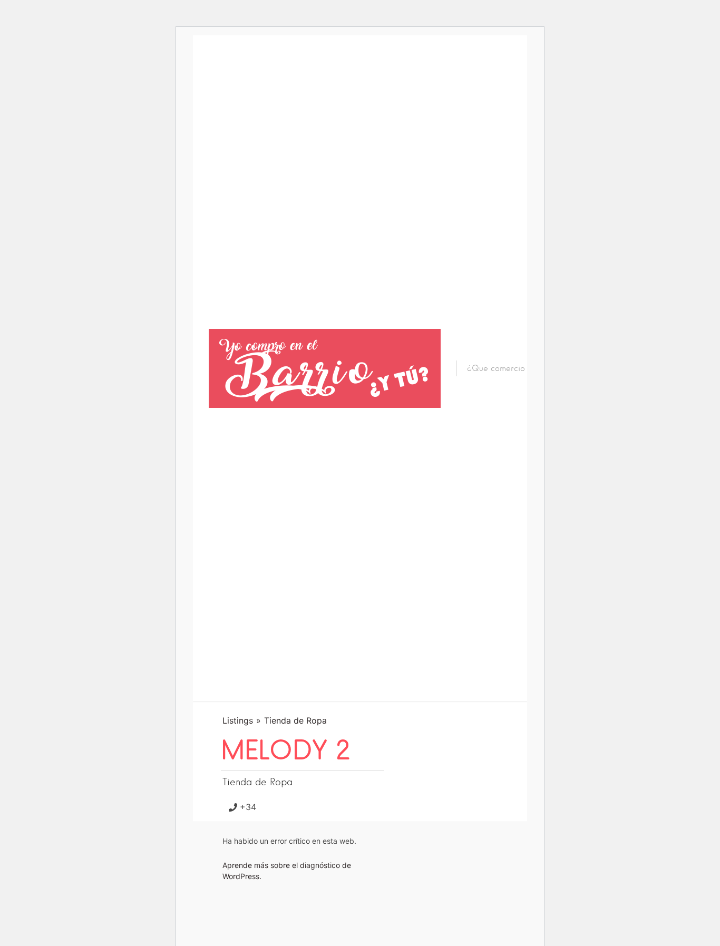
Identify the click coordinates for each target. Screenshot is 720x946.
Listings (237, 720)
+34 (248, 807)
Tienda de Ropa (295, 720)
